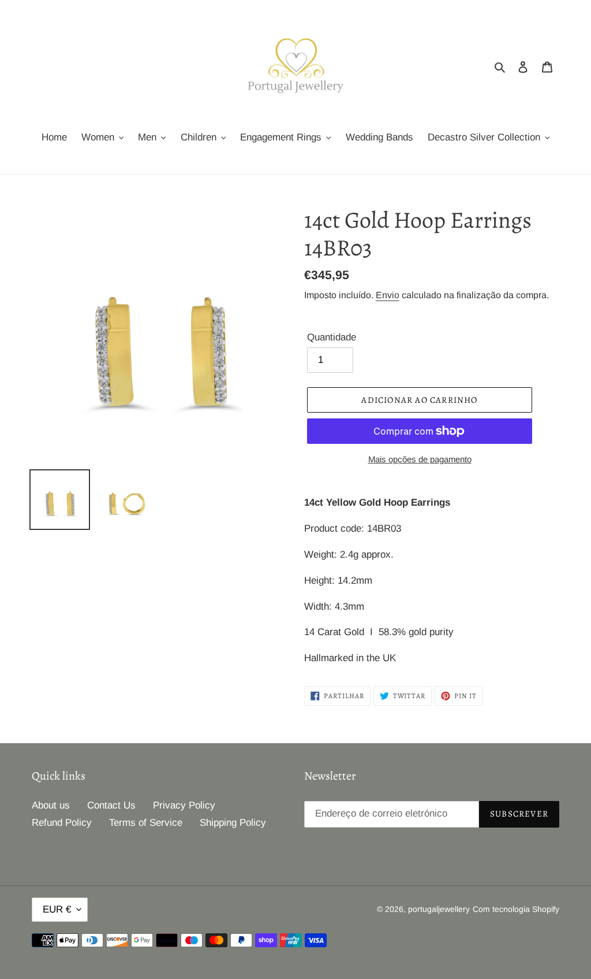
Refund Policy (62, 822)
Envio (387, 295)
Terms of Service (145, 822)
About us (51, 805)
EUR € (57, 909)
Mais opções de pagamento (420, 459)
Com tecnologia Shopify (516, 909)
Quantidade (331, 337)
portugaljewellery (439, 909)
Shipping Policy (233, 822)
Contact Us (111, 805)
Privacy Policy (184, 805)
